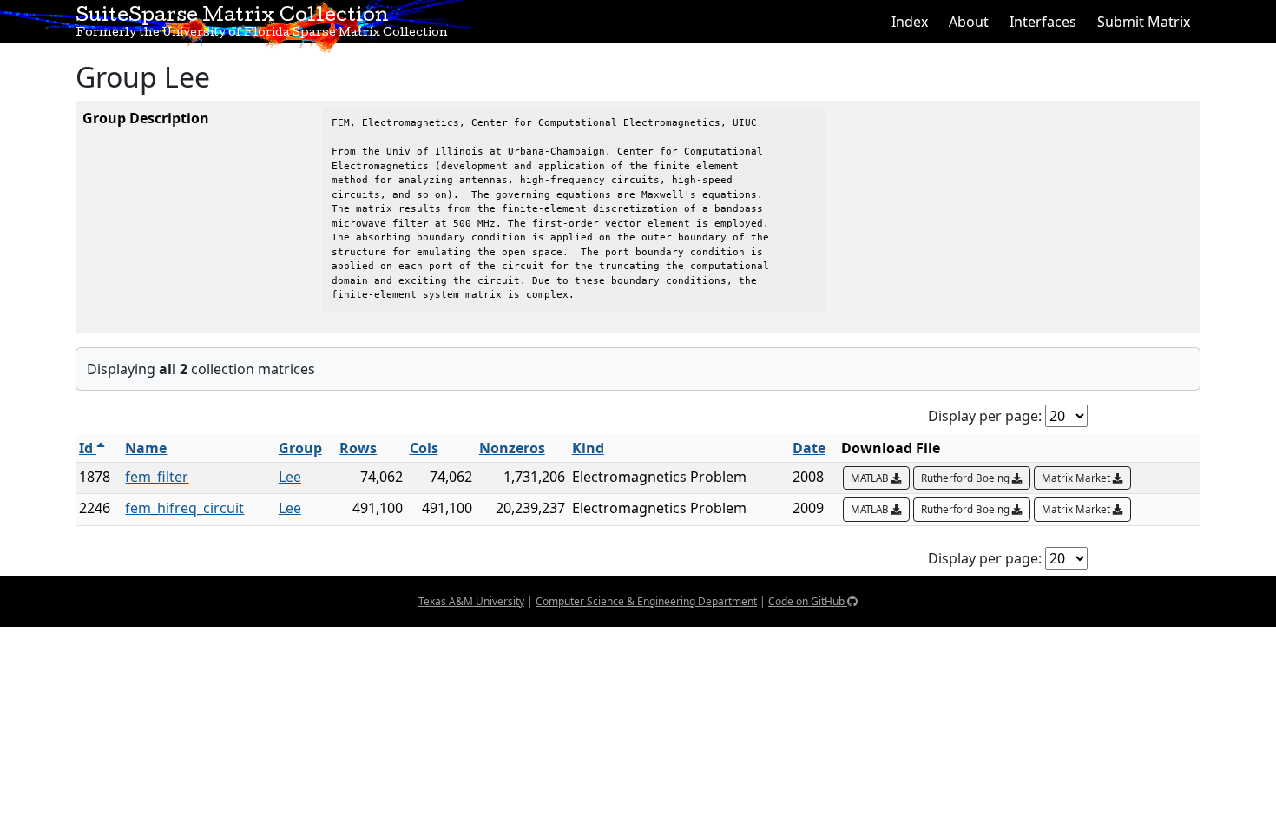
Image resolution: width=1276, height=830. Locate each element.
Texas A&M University (471, 601)
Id (87, 448)
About (969, 21)
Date (809, 448)
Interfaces (1043, 21)
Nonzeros (512, 448)
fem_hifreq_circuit (184, 507)
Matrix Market (1077, 477)
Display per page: (985, 415)
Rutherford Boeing (966, 477)
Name (146, 448)
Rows (358, 448)
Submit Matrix (1143, 21)
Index (909, 21)
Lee (290, 476)
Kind (588, 448)
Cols (424, 448)
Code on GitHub (807, 601)
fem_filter (156, 476)
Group (300, 448)
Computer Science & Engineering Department (646, 601)
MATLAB (871, 477)
